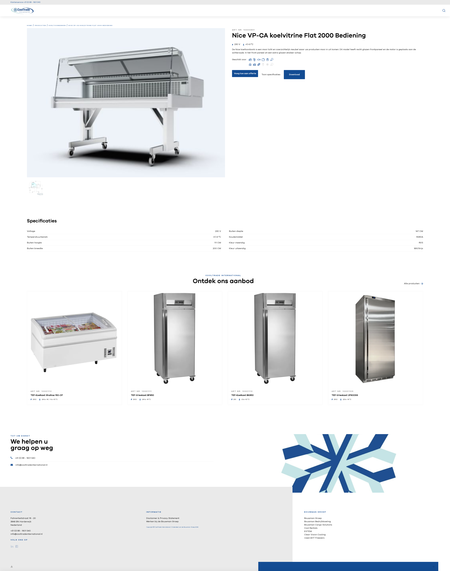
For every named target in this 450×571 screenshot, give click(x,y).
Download (294, 75)
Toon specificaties (271, 75)
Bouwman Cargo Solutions (318, 525)
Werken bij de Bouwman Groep (162, 522)
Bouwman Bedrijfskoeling (317, 522)
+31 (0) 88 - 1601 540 (25, 458)
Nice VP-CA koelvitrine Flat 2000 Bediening (91, 25)
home (29, 25)
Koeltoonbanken (57, 25)
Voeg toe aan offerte (245, 73)
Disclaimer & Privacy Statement (162, 518)
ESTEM (308, 531)
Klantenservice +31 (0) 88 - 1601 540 (25, 2)
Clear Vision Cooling (315, 535)
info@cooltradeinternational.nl (31, 465)
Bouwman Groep (313, 518)
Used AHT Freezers (314, 538)
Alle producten (412, 284)
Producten (40, 25)
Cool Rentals (310, 528)
